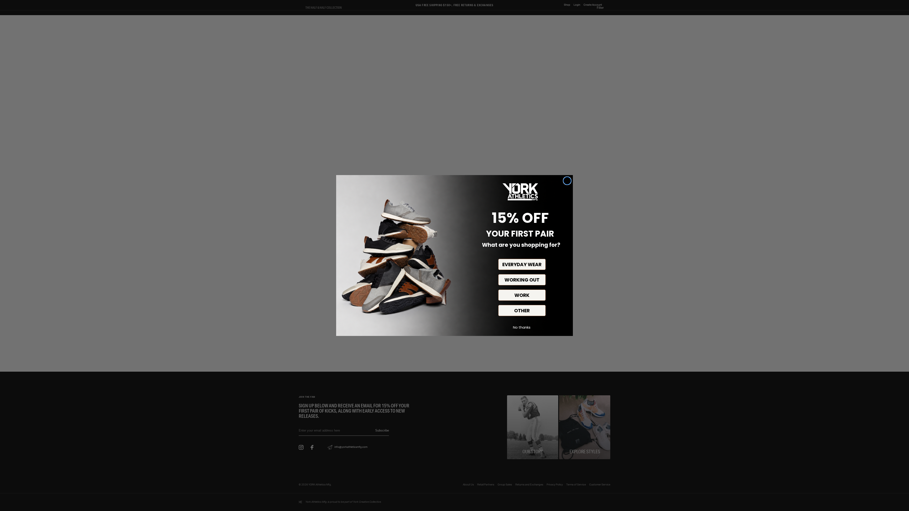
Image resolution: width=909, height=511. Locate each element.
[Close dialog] (567, 181)
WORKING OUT (521, 280)
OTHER (522, 310)
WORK (522, 295)
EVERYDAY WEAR (522, 264)
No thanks (521, 327)
